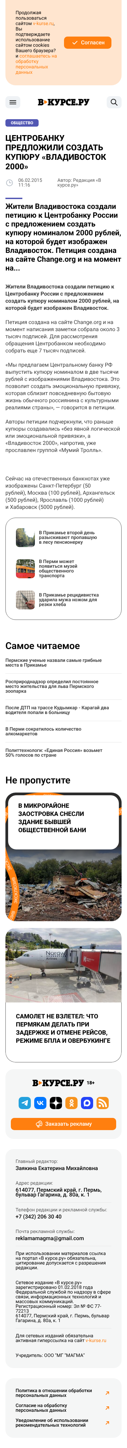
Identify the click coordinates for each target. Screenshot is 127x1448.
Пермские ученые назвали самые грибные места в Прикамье (53, 663)
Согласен (93, 42)
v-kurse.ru (43, 23)
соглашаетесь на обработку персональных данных (36, 64)
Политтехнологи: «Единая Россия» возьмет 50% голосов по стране (53, 753)
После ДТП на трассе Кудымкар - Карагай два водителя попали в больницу (57, 710)
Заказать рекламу (68, 1124)
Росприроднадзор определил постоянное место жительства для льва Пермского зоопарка (52, 686)
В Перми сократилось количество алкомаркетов (43, 731)
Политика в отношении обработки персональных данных (54, 1393)
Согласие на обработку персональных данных (41, 1408)
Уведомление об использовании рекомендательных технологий (52, 1423)
